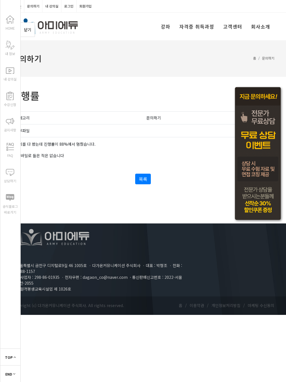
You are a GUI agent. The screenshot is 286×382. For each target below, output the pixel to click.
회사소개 (260, 26)
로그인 (68, 6)
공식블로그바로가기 (10, 209)
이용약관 (197, 305)
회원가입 (85, 6)
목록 (143, 179)
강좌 (165, 26)
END (9, 374)
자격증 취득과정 (196, 26)
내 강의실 (51, 6)
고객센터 (232, 26)
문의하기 (33, 6)
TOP (9, 357)
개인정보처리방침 (225, 305)
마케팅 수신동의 (261, 305)
